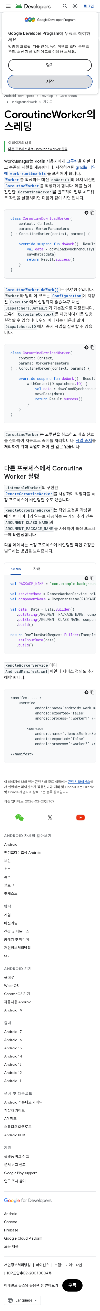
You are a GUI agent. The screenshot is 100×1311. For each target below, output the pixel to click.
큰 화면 (9, 977)
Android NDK (14, 1135)
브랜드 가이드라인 (68, 1265)
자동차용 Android (18, 1002)
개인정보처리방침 (17, 947)
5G (6, 956)
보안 (7, 860)
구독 (72, 1285)
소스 (7, 869)
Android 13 (13, 1064)
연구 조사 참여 (15, 1181)
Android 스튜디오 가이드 (23, 1102)
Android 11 (12, 1080)
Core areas (68, 96)
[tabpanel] (50, 614)
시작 (50, 81)
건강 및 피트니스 (16, 931)
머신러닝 (10, 923)
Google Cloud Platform (23, 1238)
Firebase (11, 1230)
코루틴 (72, 161)
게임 (7, 915)
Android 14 (13, 1056)
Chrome (10, 1222)
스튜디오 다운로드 (18, 1127)
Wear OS (11, 985)
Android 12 (13, 1072)
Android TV (13, 1010)
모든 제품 (11, 1246)
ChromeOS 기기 (17, 993)
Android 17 (13, 1031)
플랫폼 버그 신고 (16, 1156)
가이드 (48, 102)
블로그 (9, 885)
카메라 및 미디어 (16, 939)
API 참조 (10, 1118)
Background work (24, 102)
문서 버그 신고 (15, 1164)
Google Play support (20, 1173)
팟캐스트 (10, 893)
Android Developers (19, 96)
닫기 (50, 65)
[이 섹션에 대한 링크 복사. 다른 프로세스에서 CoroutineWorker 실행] (44, 477)
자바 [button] (36, 569)
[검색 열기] (65, 6)
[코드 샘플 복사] (92, 213)
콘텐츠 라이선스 (79, 782)
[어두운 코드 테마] (86, 213)
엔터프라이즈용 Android (23, 852)
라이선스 (42, 1265)
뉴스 (7, 877)
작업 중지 (84, 440)
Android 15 (13, 1048)
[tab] (15, 569)
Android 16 (13, 1040)
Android (10, 844)
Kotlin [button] (16, 569)
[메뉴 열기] (8, 6)
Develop (47, 96)
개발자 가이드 (14, 1110)
